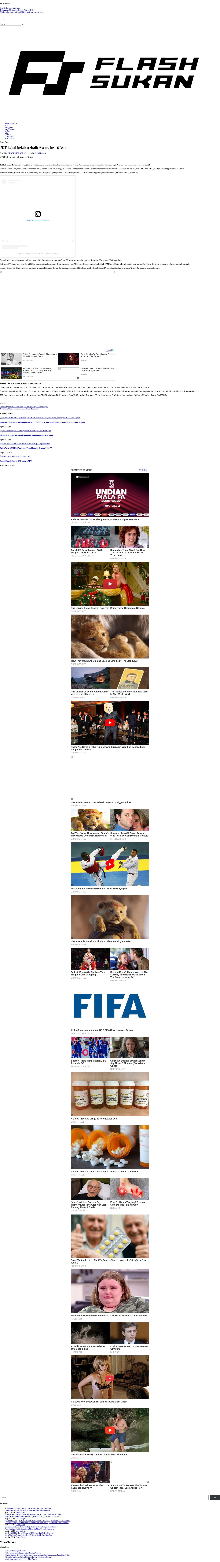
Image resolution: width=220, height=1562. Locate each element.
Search (214, 1498)
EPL (6, 133)
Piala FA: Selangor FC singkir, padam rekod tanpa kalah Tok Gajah (26, 435)
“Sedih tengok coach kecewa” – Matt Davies (21, 1559)
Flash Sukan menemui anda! (10, 8)
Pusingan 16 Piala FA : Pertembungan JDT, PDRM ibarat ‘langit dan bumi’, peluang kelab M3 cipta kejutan (42, 422)
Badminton (9, 127)
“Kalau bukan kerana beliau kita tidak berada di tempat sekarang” (28, 1557)
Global (7, 131)
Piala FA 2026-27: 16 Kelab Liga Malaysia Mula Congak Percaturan (29, 1529)
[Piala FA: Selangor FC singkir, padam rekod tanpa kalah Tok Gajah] (25, 431)
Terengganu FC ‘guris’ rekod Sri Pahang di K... (17, 10)
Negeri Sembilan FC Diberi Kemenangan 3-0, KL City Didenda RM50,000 (32, 1516)
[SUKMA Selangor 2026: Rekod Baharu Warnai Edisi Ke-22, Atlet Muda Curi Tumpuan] (37, 1521)
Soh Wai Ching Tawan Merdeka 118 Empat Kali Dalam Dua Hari (28, 1535)
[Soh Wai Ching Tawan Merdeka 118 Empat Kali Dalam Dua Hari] (29, 1533)
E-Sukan (8, 135)
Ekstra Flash (9, 136)
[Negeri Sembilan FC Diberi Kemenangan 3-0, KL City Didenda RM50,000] (33, 1514)
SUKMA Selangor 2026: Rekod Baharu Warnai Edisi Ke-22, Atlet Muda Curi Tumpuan (37, 1523)
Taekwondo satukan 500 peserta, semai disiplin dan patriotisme (27, 1510)
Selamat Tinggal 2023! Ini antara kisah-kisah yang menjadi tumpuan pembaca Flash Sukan (37, 1555)
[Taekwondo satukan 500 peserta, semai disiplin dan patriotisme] (28, 1508)
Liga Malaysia (10, 129)
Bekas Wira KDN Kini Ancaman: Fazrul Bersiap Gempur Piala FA (26, 448)
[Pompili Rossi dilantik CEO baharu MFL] (16, 456)
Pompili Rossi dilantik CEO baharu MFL (16, 461)
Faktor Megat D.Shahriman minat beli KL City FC (23, 1553)
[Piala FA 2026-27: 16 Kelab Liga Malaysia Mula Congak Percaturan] (30, 1527)
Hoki (6, 125)
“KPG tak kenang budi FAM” (15, 1551)
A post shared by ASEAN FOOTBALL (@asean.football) (38, 254)
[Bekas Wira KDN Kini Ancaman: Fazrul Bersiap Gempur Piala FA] (25, 444)
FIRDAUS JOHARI (15, 153)
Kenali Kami (9, 138)
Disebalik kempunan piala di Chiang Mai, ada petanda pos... (22, 12)
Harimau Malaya (11, 124)
